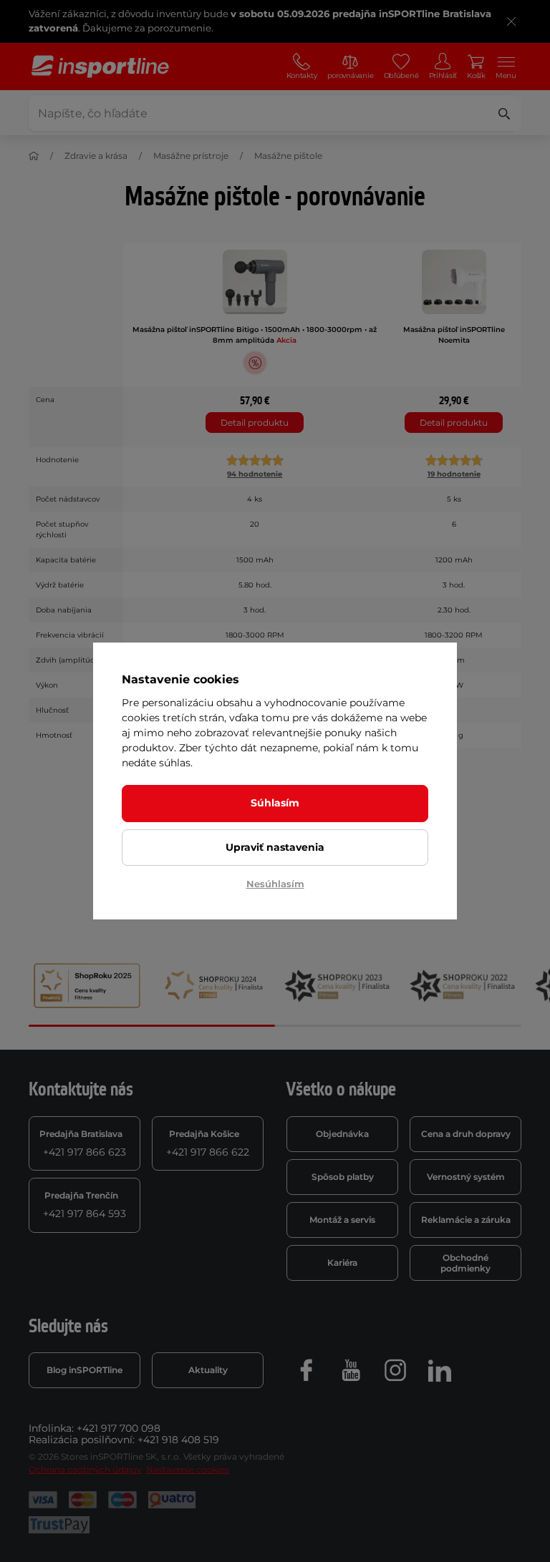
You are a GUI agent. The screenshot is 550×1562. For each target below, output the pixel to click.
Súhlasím (275, 802)
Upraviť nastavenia (275, 847)
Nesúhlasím (275, 883)
